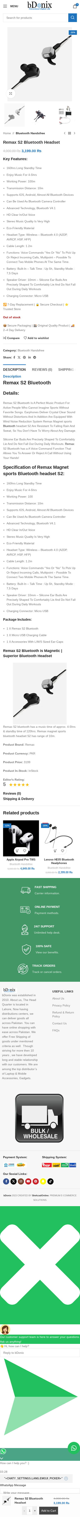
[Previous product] (64, 133)
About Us (58, 998)
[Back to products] (69, 133)
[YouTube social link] (28, 1181)
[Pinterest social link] (24, 357)
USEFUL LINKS (62, 991)
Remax (69, 443)
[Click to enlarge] (10, 93)
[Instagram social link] (21, 1181)
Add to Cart (48, 1510)
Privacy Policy (61, 1005)
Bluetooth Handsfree (30, 133)
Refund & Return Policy (63, 1014)
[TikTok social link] (50, 1181)
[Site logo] (40, 6)
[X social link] (19, 357)
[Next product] (74, 133)
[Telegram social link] (34, 357)
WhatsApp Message (13, 1485)
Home (7, 133)
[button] (17, 850)
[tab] (14, 369)
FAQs (55, 1030)
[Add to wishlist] (24, 850)
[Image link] (37, 1117)
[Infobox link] (40, 890)
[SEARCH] (72, 17)
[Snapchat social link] (43, 1181)
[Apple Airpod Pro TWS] (21, 838)
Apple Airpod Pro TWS (21, 859)
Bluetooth (9, 426)
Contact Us (59, 1023)
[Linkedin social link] (29, 357)
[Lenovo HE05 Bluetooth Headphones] (59, 838)
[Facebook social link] (14, 357)
